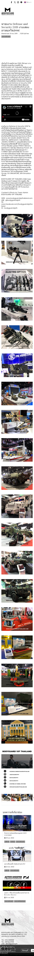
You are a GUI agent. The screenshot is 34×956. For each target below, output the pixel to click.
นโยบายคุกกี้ (4, 953)
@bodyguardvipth (13, 200)
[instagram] (18, 2)
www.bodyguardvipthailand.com (19, 198)
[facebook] (11, 2)
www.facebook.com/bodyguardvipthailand (16, 205)
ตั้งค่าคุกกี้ (25, 950)
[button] (27, 2)
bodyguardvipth (10, 208)
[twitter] (14, 2)
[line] (21, 2)
